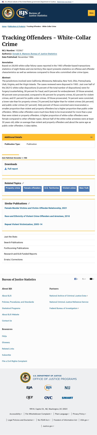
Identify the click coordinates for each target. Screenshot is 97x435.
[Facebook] (77, 280)
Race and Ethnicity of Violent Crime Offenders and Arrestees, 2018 (37, 216)
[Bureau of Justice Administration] (29, 390)
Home (4, 26)
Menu (91, 13)
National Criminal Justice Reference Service (69, 302)
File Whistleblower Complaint (37, 414)
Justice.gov (48, 426)
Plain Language (61, 414)
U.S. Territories (51, 188)
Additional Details (13, 137)
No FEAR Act (43, 420)
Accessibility (15, 414)
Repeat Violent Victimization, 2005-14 (23, 224)
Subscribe (6, 355)
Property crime (13, 188)
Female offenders (32, 188)
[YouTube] (92, 280)
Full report (13, 168)
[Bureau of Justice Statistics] (48, 391)
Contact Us (7, 320)
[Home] (31, 13)
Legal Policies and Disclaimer (20, 420)
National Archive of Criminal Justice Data (68, 296)
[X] (85, 280)
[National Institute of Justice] (67, 390)
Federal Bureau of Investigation (63, 308)
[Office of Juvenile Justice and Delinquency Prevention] (29, 400)
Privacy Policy (78, 414)
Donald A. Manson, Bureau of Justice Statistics (35, 53)
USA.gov (84, 420)
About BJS (6, 296)
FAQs (4, 336)
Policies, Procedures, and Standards (18, 302)
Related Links (8, 348)
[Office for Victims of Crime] (48, 399)
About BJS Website (10, 314)
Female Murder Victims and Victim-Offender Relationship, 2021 (36, 208)
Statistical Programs (11, 308)
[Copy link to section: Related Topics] (22, 183)
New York (84, 188)
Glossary (6, 342)
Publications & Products (16, 26)
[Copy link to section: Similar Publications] (28, 203)
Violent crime (69, 188)
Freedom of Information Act (65, 420)
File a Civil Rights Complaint (14, 361)
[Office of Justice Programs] (8, 13)
